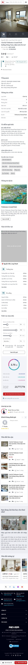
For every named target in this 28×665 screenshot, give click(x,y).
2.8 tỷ (25, 574)
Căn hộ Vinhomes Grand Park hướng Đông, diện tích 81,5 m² (16, 476)
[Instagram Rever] (18, 655)
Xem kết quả (14, 352)
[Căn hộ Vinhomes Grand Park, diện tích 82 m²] (4, 498)
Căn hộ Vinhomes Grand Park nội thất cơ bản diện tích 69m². (17, 443)
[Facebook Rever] (11, 655)
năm (23, 335)
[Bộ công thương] (14, 646)
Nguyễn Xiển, (12, 578)
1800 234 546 (7, 595)
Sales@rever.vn (8, 600)
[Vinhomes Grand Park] (14, 195)
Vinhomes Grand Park (21, 114)
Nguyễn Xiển (4, 40)
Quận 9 (20, 40)
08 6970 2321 (11, 639)
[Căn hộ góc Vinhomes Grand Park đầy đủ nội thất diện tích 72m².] (11, 565)
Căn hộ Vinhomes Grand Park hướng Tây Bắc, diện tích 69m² (17, 465)
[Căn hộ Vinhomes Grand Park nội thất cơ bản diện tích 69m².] (4, 444)
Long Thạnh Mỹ (13, 40)
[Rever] (14, 627)
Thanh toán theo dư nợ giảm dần (9, 346)
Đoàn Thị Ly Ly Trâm (13, 410)
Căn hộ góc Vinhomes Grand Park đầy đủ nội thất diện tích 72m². (10, 576)
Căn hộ (25, 96)
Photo (3, 36)
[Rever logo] (2, 2)
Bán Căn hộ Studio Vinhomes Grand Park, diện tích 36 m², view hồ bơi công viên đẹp (17, 487)
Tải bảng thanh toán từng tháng (14, 394)
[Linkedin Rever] (15, 655)
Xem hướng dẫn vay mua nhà (12, 398)
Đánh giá (7, 655)
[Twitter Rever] (13, 655)
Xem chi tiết (5, 219)
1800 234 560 (20, 596)
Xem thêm (4, 287)
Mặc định (6, 341)
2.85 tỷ (5, 574)
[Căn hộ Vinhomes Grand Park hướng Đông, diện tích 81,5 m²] (4, 476)
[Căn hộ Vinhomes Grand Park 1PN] (4, 455)
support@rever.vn (9, 605)
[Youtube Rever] (20, 655)
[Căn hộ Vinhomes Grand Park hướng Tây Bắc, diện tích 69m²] (4, 466)
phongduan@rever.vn (21, 600)
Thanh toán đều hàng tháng (20, 346)
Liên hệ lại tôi (8, 662)
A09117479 (5, 578)
